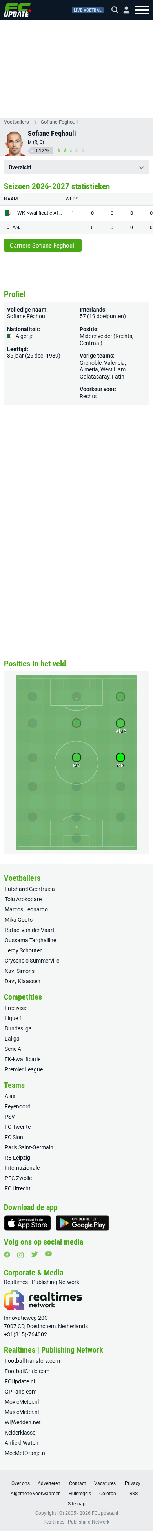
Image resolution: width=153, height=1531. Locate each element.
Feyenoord (18, 1106)
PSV (10, 1116)
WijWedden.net (23, 1422)
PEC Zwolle (18, 1178)
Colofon (107, 1493)
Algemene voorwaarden (36, 1493)
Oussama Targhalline (30, 940)
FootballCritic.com (27, 1371)
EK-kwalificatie (22, 1059)
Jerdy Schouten (24, 950)
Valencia (114, 363)
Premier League (24, 1069)
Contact (77, 1483)
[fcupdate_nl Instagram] (20, 1255)
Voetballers (16, 122)
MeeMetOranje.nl (25, 1453)
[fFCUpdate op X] (34, 1254)
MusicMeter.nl (22, 1412)
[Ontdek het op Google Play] (82, 1223)
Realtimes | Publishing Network (76, 1522)
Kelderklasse (20, 1432)
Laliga (12, 1039)
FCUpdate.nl (20, 1381)
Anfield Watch (21, 1443)
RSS (133, 1493)
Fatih (118, 376)
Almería (89, 369)
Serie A (13, 1049)
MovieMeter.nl (22, 1402)
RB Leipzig (17, 1157)
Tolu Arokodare (23, 899)
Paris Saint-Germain (29, 1147)
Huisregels (80, 1493)
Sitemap (77, 1504)
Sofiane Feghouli (59, 122)
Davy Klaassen (22, 981)
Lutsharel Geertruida (30, 889)
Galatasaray (94, 376)
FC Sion (14, 1137)
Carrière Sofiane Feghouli (43, 245)
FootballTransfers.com (32, 1361)
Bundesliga (18, 1028)
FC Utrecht (18, 1188)
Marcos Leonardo (26, 909)
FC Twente (18, 1127)
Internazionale (22, 1168)
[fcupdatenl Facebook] (7, 1254)
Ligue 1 (13, 1018)
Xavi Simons (20, 971)
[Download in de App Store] (27, 1223)
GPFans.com (20, 1391)
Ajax (10, 1096)
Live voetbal (88, 10)
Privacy (132, 1483)
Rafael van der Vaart (30, 930)
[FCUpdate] (17, 10)
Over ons (20, 1483)
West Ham (113, 369)
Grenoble (91, 363)
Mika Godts (19, 920)
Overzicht (20, 167)
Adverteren (49, 1483)
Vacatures (105, 1483)
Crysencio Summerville (32, 961)
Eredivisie (16, 1008)
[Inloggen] (123, 10)
